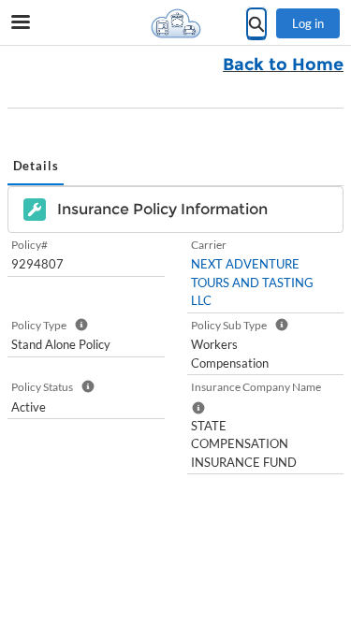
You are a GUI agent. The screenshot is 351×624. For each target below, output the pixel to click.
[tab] (35, 167)
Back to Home (283, 64)
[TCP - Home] (176, 23)
